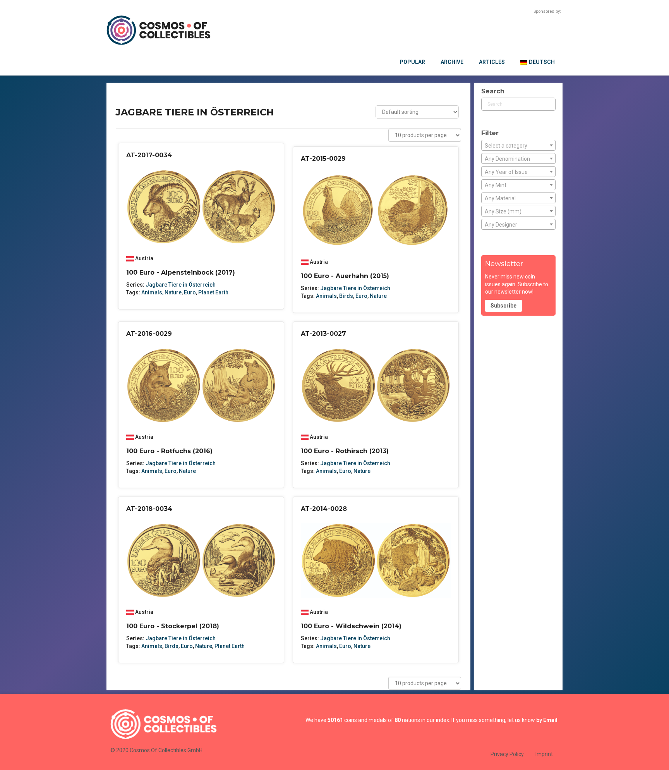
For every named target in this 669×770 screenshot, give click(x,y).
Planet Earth (213, 292)
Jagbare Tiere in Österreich (181, 285)
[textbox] (518, 145)
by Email (547, 720)
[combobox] (518, 145)
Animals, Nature (161, 292)
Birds (346, 296)
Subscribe (503, 305)
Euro (190, 292)
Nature (378, 296)
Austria (144, 258)
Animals (326, 296)
